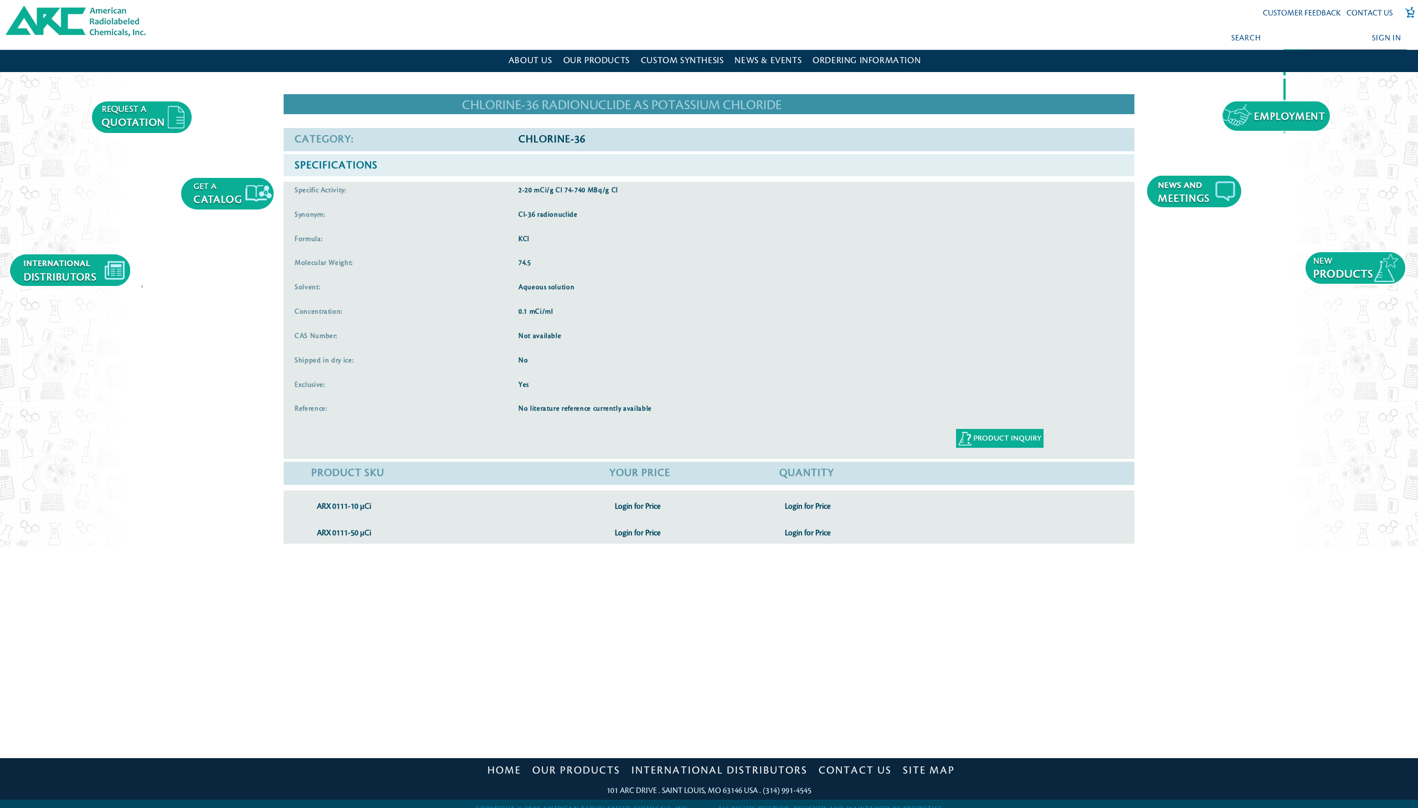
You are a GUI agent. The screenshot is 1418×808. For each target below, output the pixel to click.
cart (1406, 18)
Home (504, 770)
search (1246, 38)
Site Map (929, 770)
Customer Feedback (1302, 13)
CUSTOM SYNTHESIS (682, 60)
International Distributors (719, 770)
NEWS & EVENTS (768, 60)
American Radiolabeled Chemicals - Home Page (54, 9)
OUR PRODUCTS (596, 60)
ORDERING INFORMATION (867, 60)
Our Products (576, 770)
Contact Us (1370, 13)
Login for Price (637, 506)
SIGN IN (1386, 38)
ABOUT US (530, 60)
